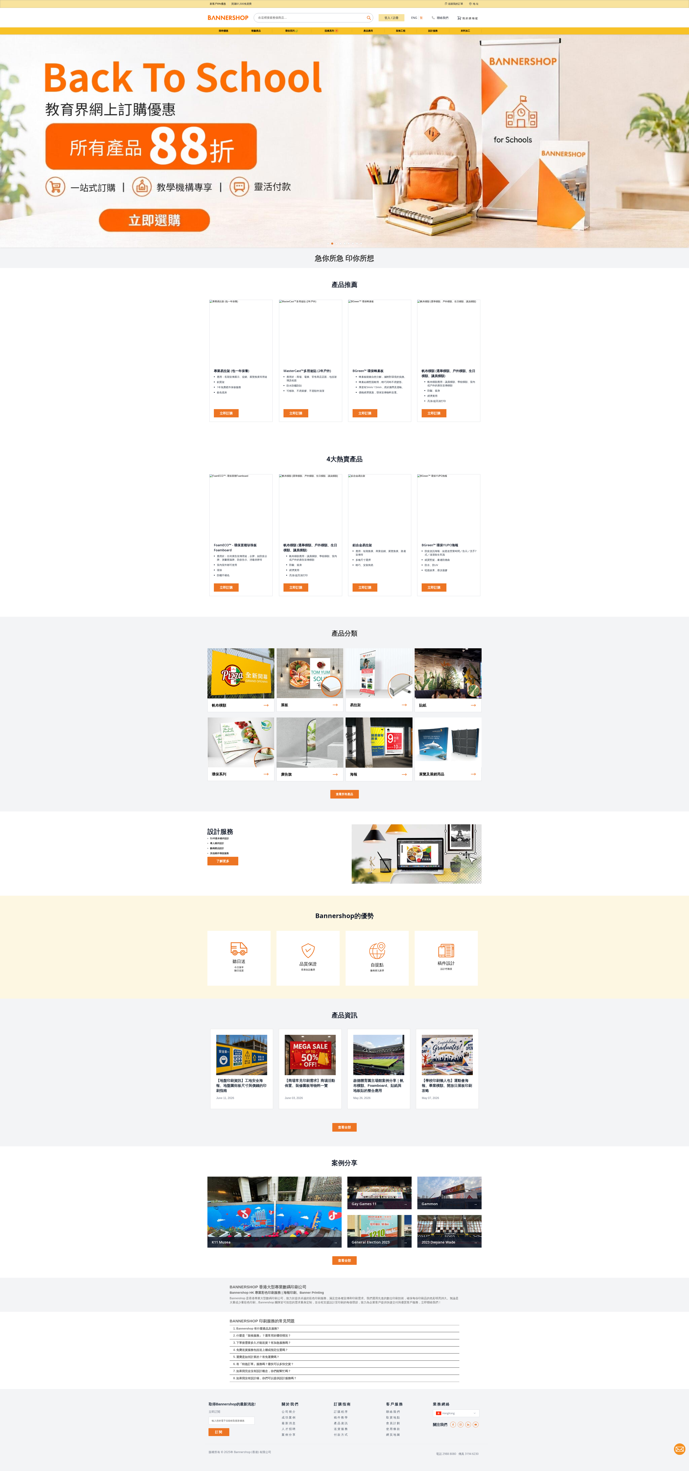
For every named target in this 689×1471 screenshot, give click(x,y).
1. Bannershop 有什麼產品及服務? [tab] (256, 1328)
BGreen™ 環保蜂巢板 (368, 371)
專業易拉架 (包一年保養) (231, 371)
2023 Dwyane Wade (438, 1242)
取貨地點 (393, 1417)
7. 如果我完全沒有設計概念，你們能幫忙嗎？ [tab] (262, 1371)
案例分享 (289, 1435)
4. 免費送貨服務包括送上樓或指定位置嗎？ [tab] (260, 1349)
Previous (2, 139)
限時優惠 (223, 30)
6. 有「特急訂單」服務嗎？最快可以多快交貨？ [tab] (263, 1364)
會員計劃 (393, 1423)
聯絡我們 (442, 18)
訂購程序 (341, 1412)
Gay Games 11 (364, 1203)
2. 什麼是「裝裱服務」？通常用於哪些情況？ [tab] (262, 1335)
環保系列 (290, 30)
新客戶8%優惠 (218, 3)
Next (686, 139)
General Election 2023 (371, 1242)
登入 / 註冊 (392, 18)
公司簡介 (289, 1412)
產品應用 (368, 30)
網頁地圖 (393, 1435)
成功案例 (289, 1417)
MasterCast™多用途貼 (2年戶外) (307, 371)
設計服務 (433, 30)
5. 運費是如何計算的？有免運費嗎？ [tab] (256, 1356)
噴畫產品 (256, 30)
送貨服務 (341, 1429)
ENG (414, 18)
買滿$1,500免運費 (241, 3)
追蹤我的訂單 (455, 3)
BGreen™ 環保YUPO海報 (440, 545)
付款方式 (341, 1435)
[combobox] (313, 17)
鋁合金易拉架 (362, 545)
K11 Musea (221, 1242)
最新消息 (289, 1423)
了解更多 (222, 861)
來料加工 (465, 30)
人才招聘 (289, 1429)
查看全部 (344, 1127)
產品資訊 (341, 1423)
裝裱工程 (400, 30)
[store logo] (228, 17)
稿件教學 (341, 1417)
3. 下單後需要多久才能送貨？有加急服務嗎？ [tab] (262, 1342)
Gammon (430, 1203)
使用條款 (393, 1429)
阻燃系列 (330, 30)
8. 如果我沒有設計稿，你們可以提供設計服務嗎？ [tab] (265, 1378)
